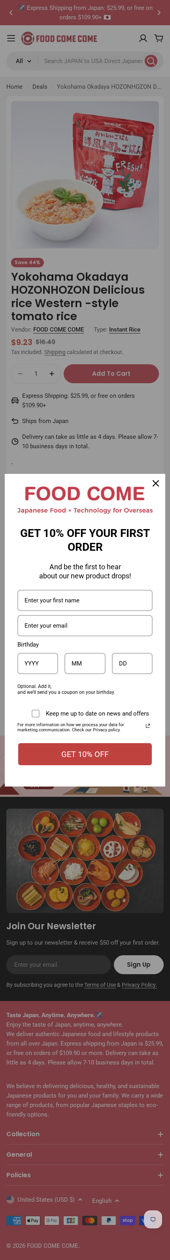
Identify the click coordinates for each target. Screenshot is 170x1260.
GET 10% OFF (85, 754)
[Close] (155, 483)
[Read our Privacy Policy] (148, 726)
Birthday (28, 644)
